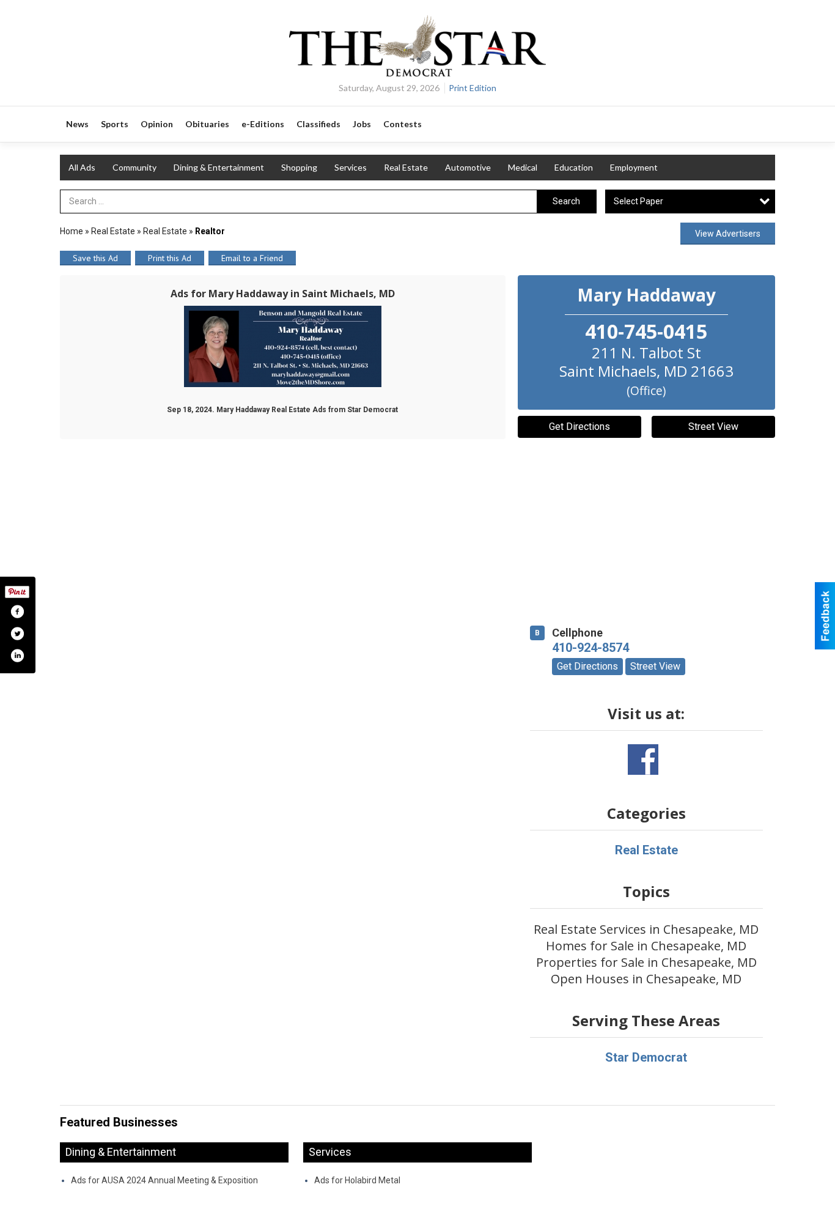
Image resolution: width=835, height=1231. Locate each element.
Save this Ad (95, 258)
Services (350, 167)
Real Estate (406, 167)
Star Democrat (646, 1057)
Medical (522, 167)
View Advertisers (727, 233)
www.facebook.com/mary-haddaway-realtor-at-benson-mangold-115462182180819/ (643, 759)
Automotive (468, 167)
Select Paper (638, 201)
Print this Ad (169, 258)
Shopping (299, 167)
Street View (713, 426)
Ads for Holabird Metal (357, 1180)
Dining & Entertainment (219, 167)
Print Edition (472, 88)
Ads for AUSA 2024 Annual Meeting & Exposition (164, 1180)
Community (134, 167)
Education (573, 167)
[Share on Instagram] (17, 655)
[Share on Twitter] (17, 633)
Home (71, 231)
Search (566, 201)
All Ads (81, 167)
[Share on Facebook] (17, 611)
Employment (634, 167)
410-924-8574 (590, 647)
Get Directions (579, 426)
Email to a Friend (252, 258)
